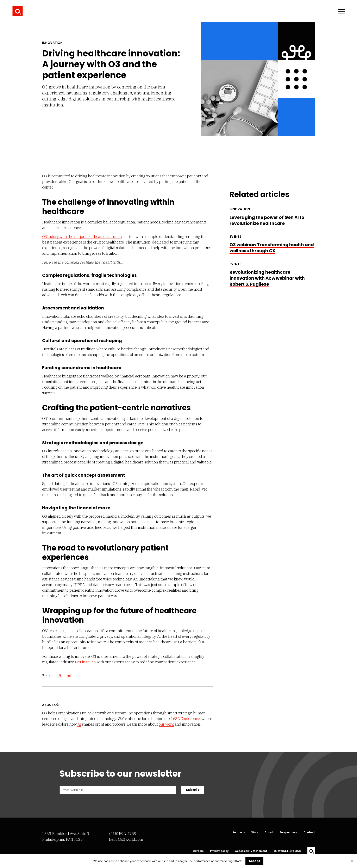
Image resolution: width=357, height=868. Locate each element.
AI (79, 724)
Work (254, 832)
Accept (254, 861)
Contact (309, 832)
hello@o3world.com (126, 839)
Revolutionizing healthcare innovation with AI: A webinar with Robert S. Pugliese (267, 278)
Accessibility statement (251, 851)
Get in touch (85, 662)
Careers (198, 851)
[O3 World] (17, 11)
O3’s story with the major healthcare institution (82, 236)
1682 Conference (185, 718)
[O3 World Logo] (311, 851)
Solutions (238, 832)
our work (166, 724)
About (269, 832)
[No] (352, 861)
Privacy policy (219, 851)
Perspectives (288, 832)
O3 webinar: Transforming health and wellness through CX (272, 248)
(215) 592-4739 (122, 833)
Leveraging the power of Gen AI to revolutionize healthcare (267, 220)
